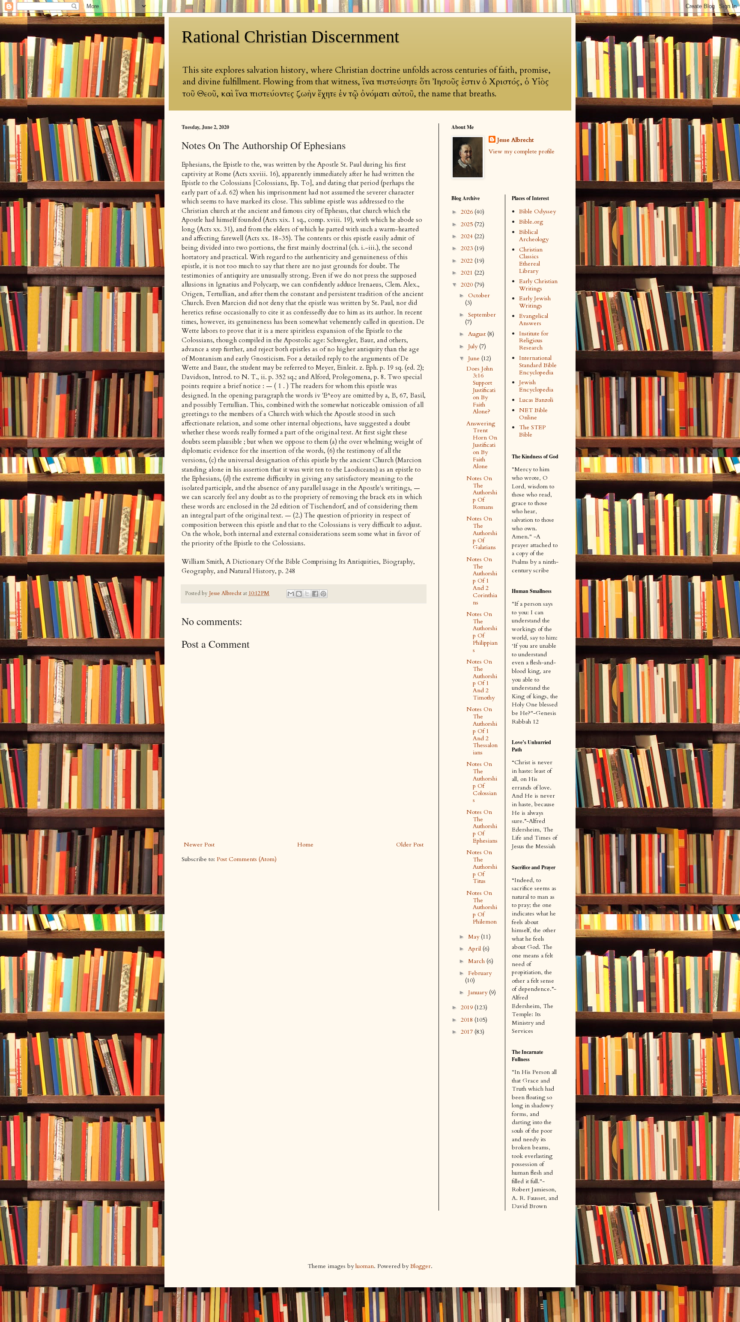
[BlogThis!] (299, 593)
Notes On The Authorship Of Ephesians (482, 826)
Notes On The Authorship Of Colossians (481, 782)
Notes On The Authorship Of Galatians (481, 532)
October (479, 295)
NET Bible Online (533, 414)
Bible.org (531, 222)
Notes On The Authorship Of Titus (481, 866)
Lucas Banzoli (536, 400)
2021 (467, 273)
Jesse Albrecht (515, 140)
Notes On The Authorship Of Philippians (482, 632)
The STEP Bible (532, 431)
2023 (467, 248)
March (477, 961)
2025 (467, 224)
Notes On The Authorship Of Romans (481, 492)
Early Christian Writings (538, 285)
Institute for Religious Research (534, 340)
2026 (467, 212)
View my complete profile (522, 151)
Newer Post (199, 844)
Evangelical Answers (533, 319)
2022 (467, 261)
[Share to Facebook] (315, 593)
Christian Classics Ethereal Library (531, 260)
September (482, 315)
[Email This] (290, 593)
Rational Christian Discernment (290, 36)
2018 (467, 1020)
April (475, 949)
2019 (467, 1007)
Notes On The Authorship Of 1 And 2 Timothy (481, 680)
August (477, 334)
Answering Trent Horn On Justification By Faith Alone (481, 445)
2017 (467, 1032)
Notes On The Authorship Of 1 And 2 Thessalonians (482, 731)
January (478, 992)
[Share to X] (307, 593)
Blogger (420, 1266)
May (474, 937)
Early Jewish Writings (535, 302)
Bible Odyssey (537, 211)
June (474, 358)
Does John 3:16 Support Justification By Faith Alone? (480, 390)
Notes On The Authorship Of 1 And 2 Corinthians (481, 581)
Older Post (410, 844)
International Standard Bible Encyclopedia (538, 365)
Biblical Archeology (534, 235)
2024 (467, 236)
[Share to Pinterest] (323, 593)
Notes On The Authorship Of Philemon (481, 907)
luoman (364, 1266)
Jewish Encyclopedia (536, 386)
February (480, 973)
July (473, 346)
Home (305, 844)
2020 (467, 285)
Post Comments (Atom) (247, 859)
